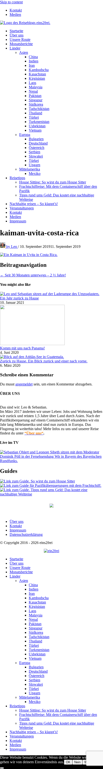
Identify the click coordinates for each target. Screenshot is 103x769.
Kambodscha (39, 70)
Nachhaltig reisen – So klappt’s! (34, 204)
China (33, 57)
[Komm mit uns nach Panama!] (32, 344)
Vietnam (35, 130)
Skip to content (11, 2)
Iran (32, 65)
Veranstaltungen (22, 208)
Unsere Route (20, 39)
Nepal (33, 91)
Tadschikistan (39, 109)
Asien (23, 52)
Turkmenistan (39, 122)
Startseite (16, 31)
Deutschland (38, 143)
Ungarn (34, 165)
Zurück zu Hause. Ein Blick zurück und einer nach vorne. (43, 361)
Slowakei (36, 156)
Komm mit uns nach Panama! (22, 348)
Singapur (35, 100)
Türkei (34, 117)
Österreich (36, 148)
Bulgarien (36, 139)
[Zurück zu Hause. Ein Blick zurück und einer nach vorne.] (32, 357)
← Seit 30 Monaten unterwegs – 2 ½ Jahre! (33, 275)
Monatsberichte (21, 44)
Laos (32, 83)
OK (68, 762)
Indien (33, 61)
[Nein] (2, 768)
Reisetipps (17, 178)
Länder (15, 48)
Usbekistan (37, 126)
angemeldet (24, 384)
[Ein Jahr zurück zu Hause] (49, 294)
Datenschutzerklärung (26, 534)
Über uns (16, 35)
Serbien (34, 152)
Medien (15, 14)
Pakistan (35, 96)
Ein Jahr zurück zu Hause (19, 298)
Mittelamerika (29, 169)
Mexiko (34, 173)
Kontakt (16, 10)
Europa (24, 135)
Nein (77, 762)
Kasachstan (37, 74)
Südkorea (36, 104)
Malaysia (35, 87)
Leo (12, 246)
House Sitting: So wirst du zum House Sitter (52, 182)
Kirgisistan (37, 78)
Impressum (18, 221)
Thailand (35, 113)
